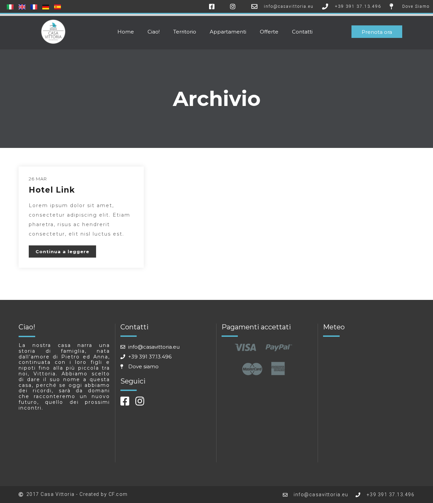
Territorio (184, 31)
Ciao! (153, 31)
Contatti (302, 31)
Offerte (269, 31)
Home (125, 31)
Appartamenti (228, 31)
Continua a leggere (62, 251)
